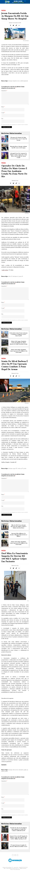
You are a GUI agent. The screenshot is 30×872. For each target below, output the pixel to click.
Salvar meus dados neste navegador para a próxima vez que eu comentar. (15, 124)
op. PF (22, 468)
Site (2, 118)
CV (11, 276)
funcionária (21, 769)
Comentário (4, 90)
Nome (3, 107)
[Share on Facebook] (10, 25)
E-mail (3, 112)
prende (6, 771)
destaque (10, 80)
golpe (25, 769)
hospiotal (15, 80)
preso (20, 276)
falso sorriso (15, 769)
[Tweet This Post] (13, 25)
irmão (19, 468)
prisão (25, 468)
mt (17, 276)
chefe (9, 276)
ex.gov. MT (15, 468)
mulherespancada (24, 80)
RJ (22, 276)
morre (18, 80)
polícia (2, 771)
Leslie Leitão (5, 270)
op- (27, 769)
